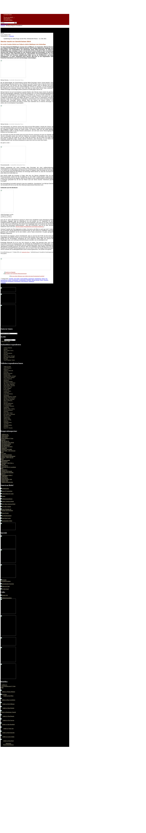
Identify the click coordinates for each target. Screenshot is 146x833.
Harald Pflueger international (8, 456)
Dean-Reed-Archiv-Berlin (7, 442)
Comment (3, 282)
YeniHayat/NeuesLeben (7, 482)
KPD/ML (28, 280)
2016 (8, 341)
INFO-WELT (4, 465)
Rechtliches (11, 281)
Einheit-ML (4, 448)
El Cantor (3, 453)
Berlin (43, 278)
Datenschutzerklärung (8, 744)
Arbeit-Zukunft (5, 435)
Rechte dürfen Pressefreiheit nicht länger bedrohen (29, 226)
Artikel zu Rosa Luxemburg (8, 700)
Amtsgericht (31, 278)
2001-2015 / (4, 341)
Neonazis (46, 280)
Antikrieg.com (4, 434)
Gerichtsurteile (22, 280)
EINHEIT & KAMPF (6, 449)
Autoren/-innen (4, 332)
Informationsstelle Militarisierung (5, 461)
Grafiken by (4, 685)
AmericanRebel (24, 278)
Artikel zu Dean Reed (8, 740)
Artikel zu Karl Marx (8, 695)
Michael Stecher (35, 280)
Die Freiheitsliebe (5, 445)
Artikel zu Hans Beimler (8, 708)
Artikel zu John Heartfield (8, 724)
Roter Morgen (24, 281)
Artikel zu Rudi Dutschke (8, 732)
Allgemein (11, 36)
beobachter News (26, 252)
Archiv (2, 340)
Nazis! (41, 280)
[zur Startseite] (9, 272)
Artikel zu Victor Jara (8, 728)
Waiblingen (31, 281)
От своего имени (8, 20)
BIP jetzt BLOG (5, 441)
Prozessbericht (4, 281)
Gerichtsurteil (15, 280)
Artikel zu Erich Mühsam (8, 704)
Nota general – (7, 18)
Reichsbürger (17, 281)
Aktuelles (11, 278)
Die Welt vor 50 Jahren (6, 446)
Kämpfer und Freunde (6, 471)
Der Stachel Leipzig (6, 444)
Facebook (3, 24)
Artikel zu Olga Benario (8, 716)
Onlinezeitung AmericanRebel (35, 8)
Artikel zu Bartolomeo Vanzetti (8, 712)
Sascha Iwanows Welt (6, 479)
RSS (7, 24)
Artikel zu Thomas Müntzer (8, 691)
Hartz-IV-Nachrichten (6, 454)
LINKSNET (4, 476)
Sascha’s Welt (4, 480)
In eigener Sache (8, 14)
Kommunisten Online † (7, 475)
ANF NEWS (4, 437)
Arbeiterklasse (37, 278)
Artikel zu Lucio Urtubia (8, 736)
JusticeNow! (4, 469)
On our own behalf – (9, 17)
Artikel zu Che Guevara (8, 720)
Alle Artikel (16, 278)
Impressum (8, 743)
